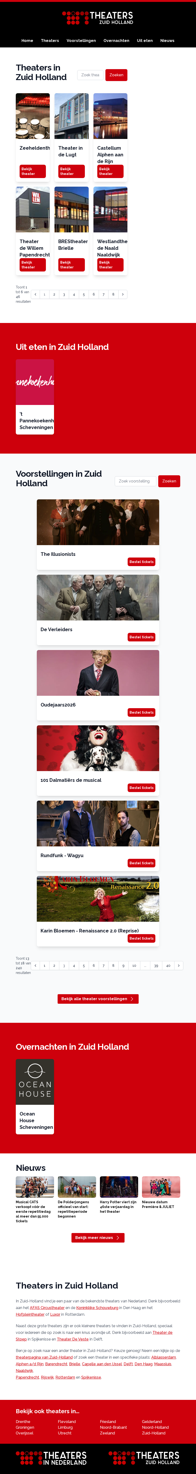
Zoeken (116, 75)
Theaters (50, 40)
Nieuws (167, 40)
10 (134, 965)
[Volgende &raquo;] (122, 294)
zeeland (107, 1433)
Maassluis (162, 1364)
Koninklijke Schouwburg (97, 1307)
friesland (108, 1421)
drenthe (23, 1421)
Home (27, 40)
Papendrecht (27, 1377)
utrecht (64, 1433)
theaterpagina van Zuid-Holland (44, 1357)
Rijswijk (47, 1377)
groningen (25, 1427)
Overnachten (116, 40)
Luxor (55, 1314)
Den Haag (143, 1364)
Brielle (74, 1364)
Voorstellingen (81, 40)
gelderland (152, 1421)
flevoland (67, 1421)
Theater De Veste (73, 1339)
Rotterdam (65, 1377)
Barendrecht (56, 1364)
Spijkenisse (91, 1377)
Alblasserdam (163, 1357)
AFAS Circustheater (47, 1307)
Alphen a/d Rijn (30, 1364)
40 (168, 965)
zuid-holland (153, 1433)
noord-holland (155, 1427)
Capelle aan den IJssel (102, 1364)
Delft (128, 1364)
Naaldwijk (24, 1370)
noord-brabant (113, 1427)
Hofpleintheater (30, 1314)
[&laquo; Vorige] (35, 965)
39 (156, 965)
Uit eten (145, 40)
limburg (65, 1427)
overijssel (24, 1433)
